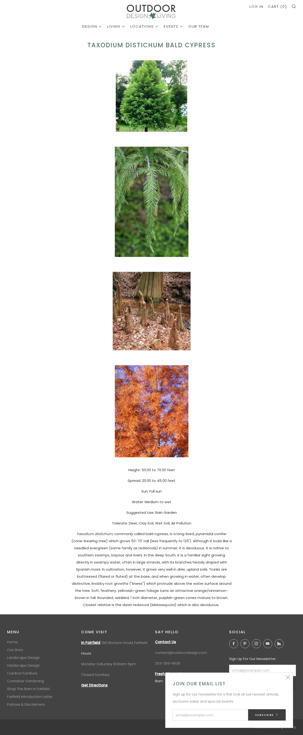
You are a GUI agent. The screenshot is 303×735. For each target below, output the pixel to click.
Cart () (277, 6)
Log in (256, 6)
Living (113, 26)
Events (171, 26)
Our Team (198, 26)
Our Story (15, 649)
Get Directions (94, 685)
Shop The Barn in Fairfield (28, 688)
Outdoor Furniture (22, 673)
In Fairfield (90, 642)
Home (12, 641)
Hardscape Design (23, 665)
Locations (142, 26)
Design (89, 26)
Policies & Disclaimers (26, 704)
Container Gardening (25, 680)
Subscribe (264, 715)
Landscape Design (23, 657)
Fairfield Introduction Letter (30, 696)
